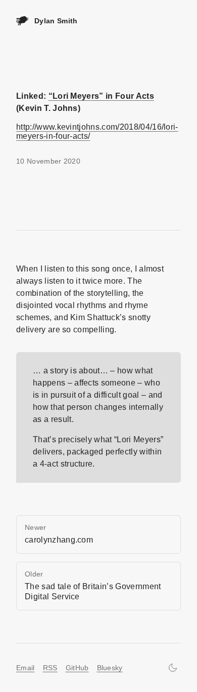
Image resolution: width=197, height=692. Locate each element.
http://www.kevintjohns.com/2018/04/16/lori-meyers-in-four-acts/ (97, 131)
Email (25, 668)
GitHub (77, 668)
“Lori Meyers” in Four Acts (101, 96)
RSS (50, 668)
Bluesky (110, 668)
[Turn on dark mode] (173, 668)
